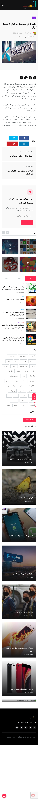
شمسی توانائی (14, 376)
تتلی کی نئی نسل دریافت (26, 498)
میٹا (14, 386)
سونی (23, 376)
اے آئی (26, 371)
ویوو (16, 396)
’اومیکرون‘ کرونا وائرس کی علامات (21, 156)
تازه (30, 278)
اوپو (16, 361)
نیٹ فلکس (32, 391)
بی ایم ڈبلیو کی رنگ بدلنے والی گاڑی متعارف (21, 459)
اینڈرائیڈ (5, 366)
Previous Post (24, 151)
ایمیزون (14, 366)
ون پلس (23, 396)
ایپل (34, 371)
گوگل (22, 405)
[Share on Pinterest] (21, 77)
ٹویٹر (9, 396)
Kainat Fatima (20, 303)
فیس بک (16, 381)
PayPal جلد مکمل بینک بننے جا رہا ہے (23, 574)
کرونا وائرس (31, 405)
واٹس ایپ (22, 391)
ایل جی (33, 366)
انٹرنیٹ (24, 361)
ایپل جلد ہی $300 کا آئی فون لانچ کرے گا (22, 689)
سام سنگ (32, 376)
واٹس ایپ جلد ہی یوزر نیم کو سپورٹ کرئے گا (21, 535)
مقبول (19, 278)
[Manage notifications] (33, 795)
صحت (24, 381)
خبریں (34, 18)
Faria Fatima (20, 293)
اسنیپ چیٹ (12, 356)
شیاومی (32, 381)
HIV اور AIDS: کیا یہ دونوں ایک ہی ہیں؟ (13, 299)
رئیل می (11, 371)
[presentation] (7, 232)
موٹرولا (21, 386)
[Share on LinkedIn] (26, 77)
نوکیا (8, 386)
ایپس (23, 283)
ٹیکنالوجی (23, 400)
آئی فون (33, 356)
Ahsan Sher (21, 318)
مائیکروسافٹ (31, 386)
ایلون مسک (23, 366)
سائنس (22, 296)
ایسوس (9, 361)
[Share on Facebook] (34, 77)
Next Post (29, 166)
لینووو (7, 381)
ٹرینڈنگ (7, 278)
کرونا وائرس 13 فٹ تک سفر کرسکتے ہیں (22, 612)
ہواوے (15, 405)
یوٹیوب (8, 405)
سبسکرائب (27, 222)
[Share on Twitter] (30, 77)
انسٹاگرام (32, 361)
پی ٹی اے (14, 400)
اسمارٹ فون (22, 356)
